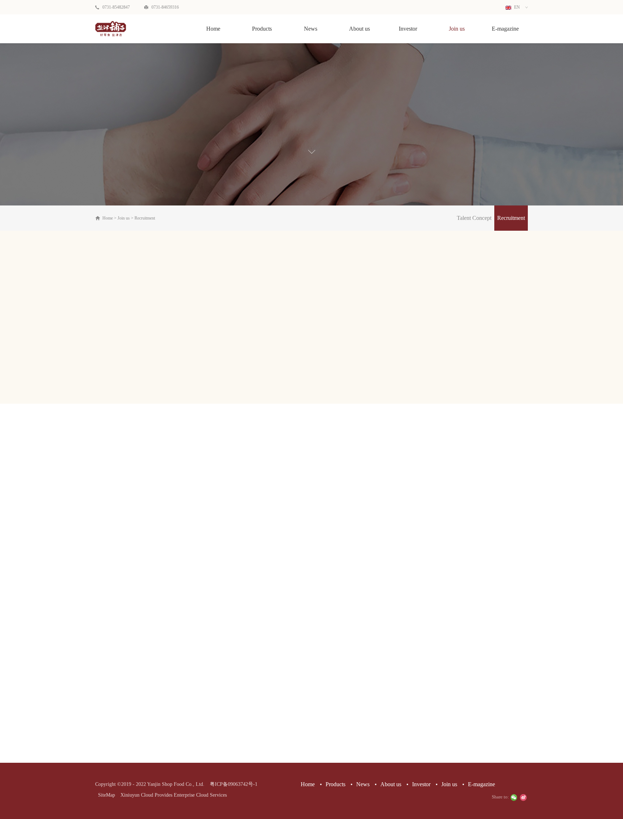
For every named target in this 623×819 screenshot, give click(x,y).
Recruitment (144, 218)
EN (516, 7)
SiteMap (105, 795)
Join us (124, 218)
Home (213, 29)
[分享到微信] (513, 797)
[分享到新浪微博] (523, 797)
